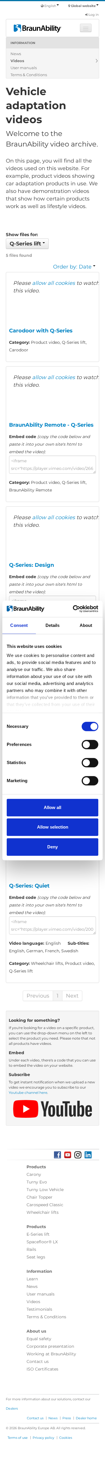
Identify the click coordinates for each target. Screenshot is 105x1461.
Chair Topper (39, 1197)
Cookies (65, 1438)
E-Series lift (38, 1234)
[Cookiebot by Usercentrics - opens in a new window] (74, 609)
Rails (31, 1249)
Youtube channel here (28, 1092)
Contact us (38, 1361)
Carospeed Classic (45, 1204)
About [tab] (86, 625)
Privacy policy (43, 1438)
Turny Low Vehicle (45, 1189)
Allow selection (52, 826)
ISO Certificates (42, 1369)
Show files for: (22, 234)
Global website (83, 6)
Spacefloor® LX (42, 1241)
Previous (38, 996)
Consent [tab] (19, 625)
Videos (17, 60)
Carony (34, 1174)
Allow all (52, 807)
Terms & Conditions (28, 74)
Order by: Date (73, 267)
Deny (52, 846)
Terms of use (18, 1438)
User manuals (23, 67)
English (50, 6)
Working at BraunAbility (51, 1354)
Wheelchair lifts (43, 1212)
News (15, 53)
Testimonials (39, 1309)
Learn (32, 1279)
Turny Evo (37, 1182)
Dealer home (86, 1418)
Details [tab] (53, 625)
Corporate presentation (50, 1346)
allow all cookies (53, 283)
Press (66, 1418)
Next (72, 996)
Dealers (12, 1408)
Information (22, 43)
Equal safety (39, 1338)
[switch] (90, 744)
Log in (93, 15)
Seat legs (36, 1257)
